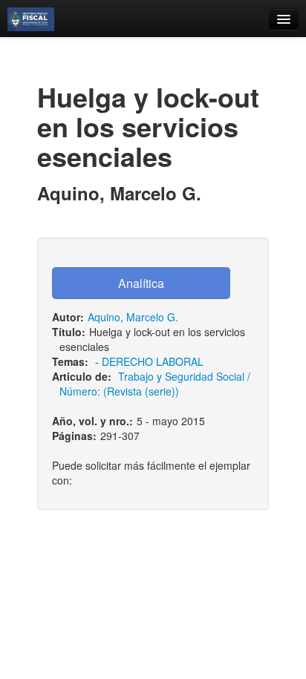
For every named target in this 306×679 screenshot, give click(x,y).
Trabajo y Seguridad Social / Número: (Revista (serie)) (154, 383)
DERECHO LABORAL (153, 361)
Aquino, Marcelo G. (133, 316)
